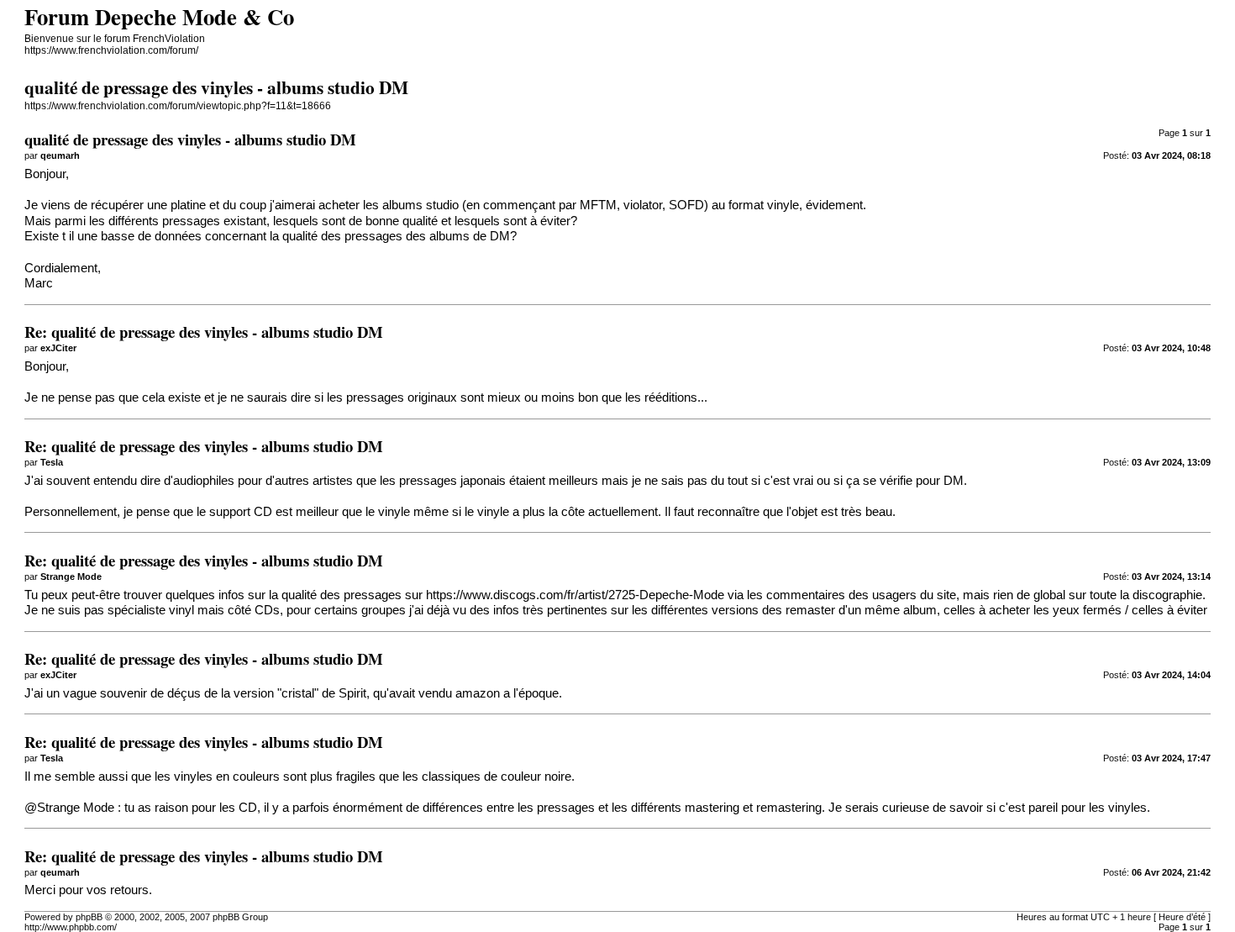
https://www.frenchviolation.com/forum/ (111, 50)
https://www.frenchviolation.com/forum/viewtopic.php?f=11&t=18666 (177, 106)
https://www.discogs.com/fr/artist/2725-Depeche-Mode (575, 595)
